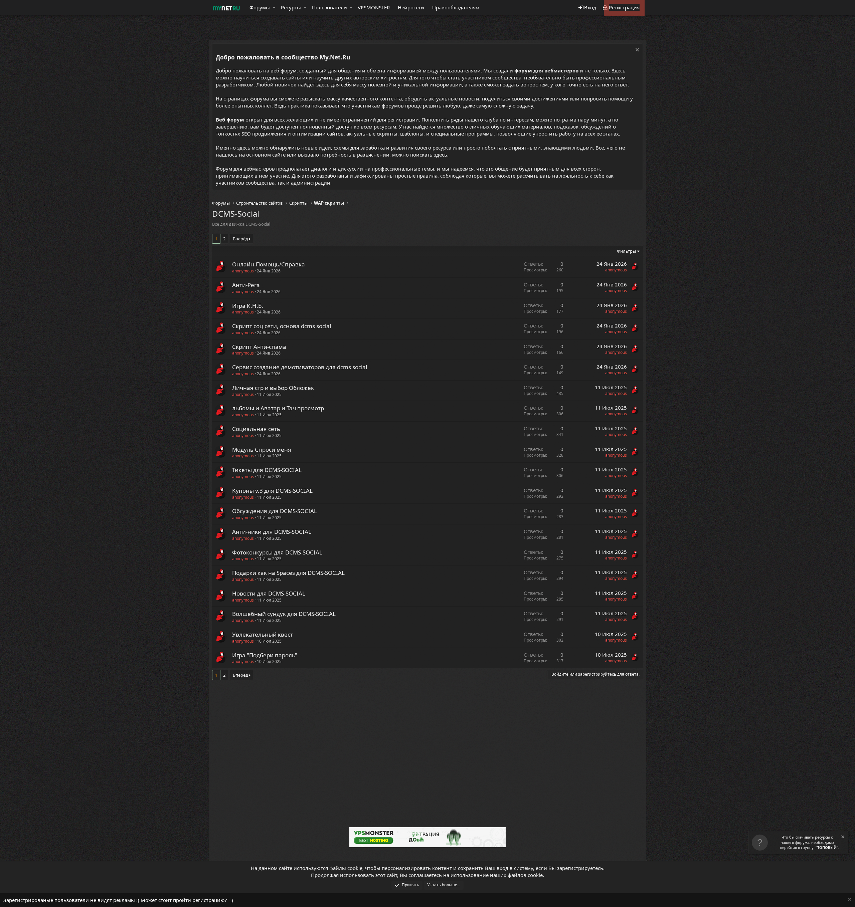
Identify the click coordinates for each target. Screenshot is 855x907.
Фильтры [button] (626, 251)
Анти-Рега (246, 285)
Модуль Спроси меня (261, 449)
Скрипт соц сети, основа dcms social (281, 326)
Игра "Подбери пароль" (264, 655)
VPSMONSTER (374, 7)
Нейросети (411, 7)
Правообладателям (455, 7)
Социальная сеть (256, 429)
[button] (274, 7)
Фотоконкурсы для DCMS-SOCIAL (277, 552)
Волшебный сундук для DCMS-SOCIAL (284, 614)
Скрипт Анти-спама (259, 347)
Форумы (259, 7)
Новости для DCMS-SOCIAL (268, 593)
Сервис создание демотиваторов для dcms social (299, 367)
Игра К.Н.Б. (247, 305)
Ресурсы (291, 7)
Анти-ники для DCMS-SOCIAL (271, 531)
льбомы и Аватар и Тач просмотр (278, 408)
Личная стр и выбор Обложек (273, 388)
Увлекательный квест (262, 634)
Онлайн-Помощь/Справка (268, 264)
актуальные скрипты (371, 133)
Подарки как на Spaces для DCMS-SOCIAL (288, 573)
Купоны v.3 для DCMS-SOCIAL (272, 490)
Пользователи (329, 7)
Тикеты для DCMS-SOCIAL (267, 470)
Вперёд (240, 239)
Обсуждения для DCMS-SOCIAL (274, 511)
